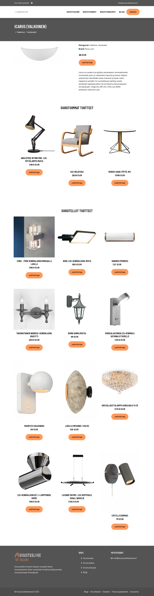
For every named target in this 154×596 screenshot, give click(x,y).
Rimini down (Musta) (77, 333)
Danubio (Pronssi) (120, 261)
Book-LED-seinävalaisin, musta (77, 261)
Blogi (122, 12)
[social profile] (31, 3)
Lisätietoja (87, 62)
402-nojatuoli (77, 171)
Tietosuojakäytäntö (119, 591)
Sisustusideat (90, 12)
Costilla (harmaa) (120, 515)
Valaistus (21, 32)
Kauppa (133, 12)
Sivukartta (134, 591)
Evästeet (106, 591)
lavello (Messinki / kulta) (77, 425)
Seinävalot (32, 32)
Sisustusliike (73, 12)
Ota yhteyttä (95, 591)
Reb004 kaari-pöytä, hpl (120, 171)
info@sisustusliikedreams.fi (128, 3)
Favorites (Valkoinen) (34, 425)
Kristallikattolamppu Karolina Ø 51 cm (120, 405)
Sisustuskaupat (108, 12)
